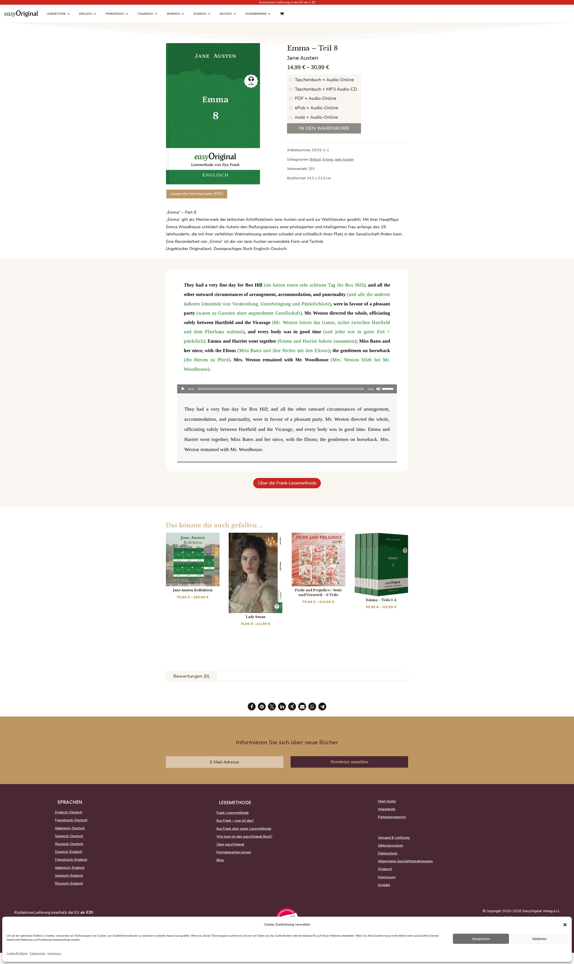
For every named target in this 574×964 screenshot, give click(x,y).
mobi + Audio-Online (316, 117)
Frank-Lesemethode (232, 813)
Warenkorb (386, 809)
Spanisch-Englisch (69, 876)
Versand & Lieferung (394, 838)
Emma (328, 159)
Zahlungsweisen (390, 846)
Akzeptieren (481, 939)
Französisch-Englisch (71, 860)
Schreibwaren (255, 13)
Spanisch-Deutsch (69, 836)
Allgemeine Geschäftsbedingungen (405, 861)
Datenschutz (37, 953)
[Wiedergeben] (183, 389)
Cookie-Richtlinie (17, 953)
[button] (565, 924)
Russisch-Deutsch (69, 844)
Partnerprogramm (392, 817)
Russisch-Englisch (69, 883)
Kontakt (384, 885)
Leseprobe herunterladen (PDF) (196, 193)
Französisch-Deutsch (71, 820)
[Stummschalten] (378, 389)
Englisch (85, 13)
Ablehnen (539, 939)
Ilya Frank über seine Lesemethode (243, 829)
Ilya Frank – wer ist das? (235, 821)
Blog (220, 860)
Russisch (200, 13)
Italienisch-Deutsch (70, 828)
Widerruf (385, 869)
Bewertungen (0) (191, 676)
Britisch (315, 159)
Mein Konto (387, 801)
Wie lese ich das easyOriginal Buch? (244, 837)
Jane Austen (344, 159)
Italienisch (145, 13)
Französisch (115, 13)
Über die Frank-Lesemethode (287, 483)
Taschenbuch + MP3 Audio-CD (326, 89)
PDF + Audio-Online (315, 98)
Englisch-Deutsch (68, 812)
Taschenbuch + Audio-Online (324, 80)
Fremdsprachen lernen (233, 852)
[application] (287, 388)
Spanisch (173, 13)
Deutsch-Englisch (68, 852)
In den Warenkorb (324, 128)
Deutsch (226, 13)
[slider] (388, 388)
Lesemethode (56, 13)
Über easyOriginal (230, 844)
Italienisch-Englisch (70, 868)
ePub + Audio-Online (316, 108)
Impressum (54, 953)
